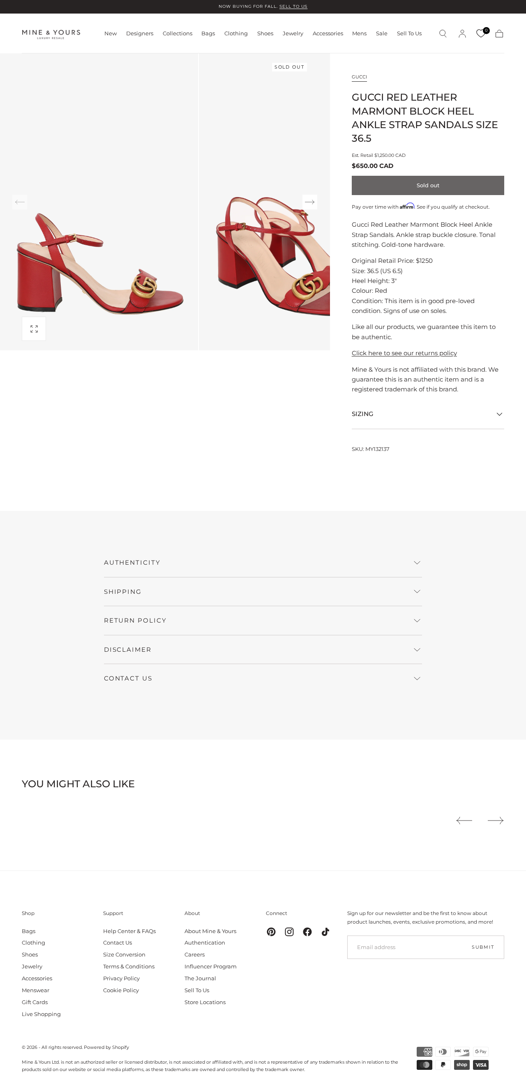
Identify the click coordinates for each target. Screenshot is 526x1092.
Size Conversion (124, 954)
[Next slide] (309, 202)
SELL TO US (293, 6)
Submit (483, 947)
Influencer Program (211, 966)
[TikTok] (325, 932)
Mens (359, 33)
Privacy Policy (121, 978)
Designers (139, 33)
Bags (208, 33)
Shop (28, 913)
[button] (443, 34)
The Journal (200, 978)
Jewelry (293, 33)
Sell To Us (409, 33)
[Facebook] (307, 932)
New (110, 33)
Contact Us (117, 942)
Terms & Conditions (129, 966)
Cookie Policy (121, 990)
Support (113, 913)
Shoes (265, 33)
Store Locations (205, 1002)
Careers (195, 954)
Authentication (205, 942)
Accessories (328, 33)
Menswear (35, 990)
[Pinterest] (271, 932)
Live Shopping (41, 1014)
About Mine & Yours (210, 931)
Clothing (236, 33)
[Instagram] (289, 932)
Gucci (359, 77)
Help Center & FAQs (129, 931)
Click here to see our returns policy (404, 353)
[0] (481, 34)
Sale (382, 33)
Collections (177, 33)
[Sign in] (462, 34)
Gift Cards (35, 1002)
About (192, 913)
